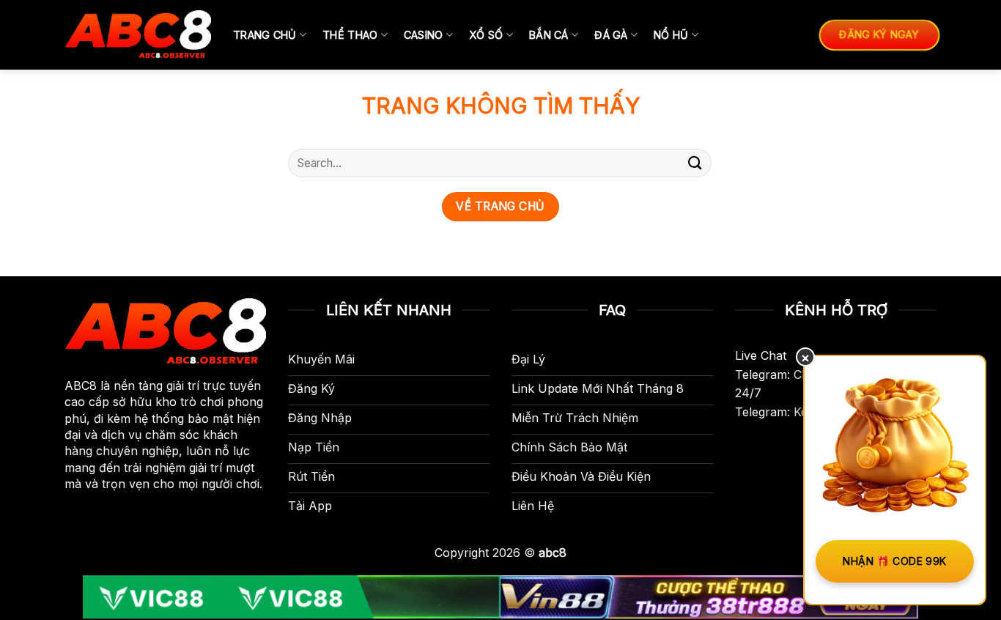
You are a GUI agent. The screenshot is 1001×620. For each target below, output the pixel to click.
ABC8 (80, 385)
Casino (423, 35)
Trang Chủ (265, 35)
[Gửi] (695, 163)
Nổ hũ (671, 35)
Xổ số (486, 35)
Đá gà (610, 35)
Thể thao (349, 35)
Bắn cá (549, 35)
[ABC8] (137, 34)
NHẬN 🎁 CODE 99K (894, 561)
